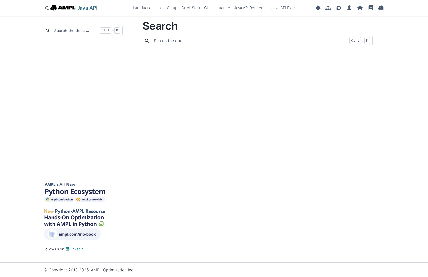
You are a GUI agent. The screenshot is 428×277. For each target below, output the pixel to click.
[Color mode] (318, 8)
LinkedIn (76, 249)
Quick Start (190, 7)
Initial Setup (167, 7)
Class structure (217, 7)
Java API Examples (287, 7)
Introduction (143, 7)
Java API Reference (251, 7)
